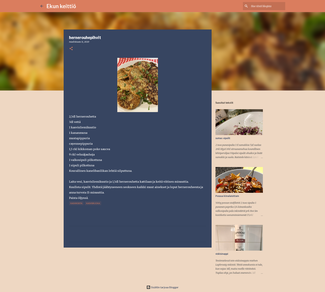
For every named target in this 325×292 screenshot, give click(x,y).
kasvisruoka (93, 203)
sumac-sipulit (222, 138)
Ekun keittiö (61, 6)
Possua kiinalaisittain (227, 196)
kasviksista (76, 203)
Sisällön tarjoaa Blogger (164, 287)
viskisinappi (221, 253)
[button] (71, 48)
